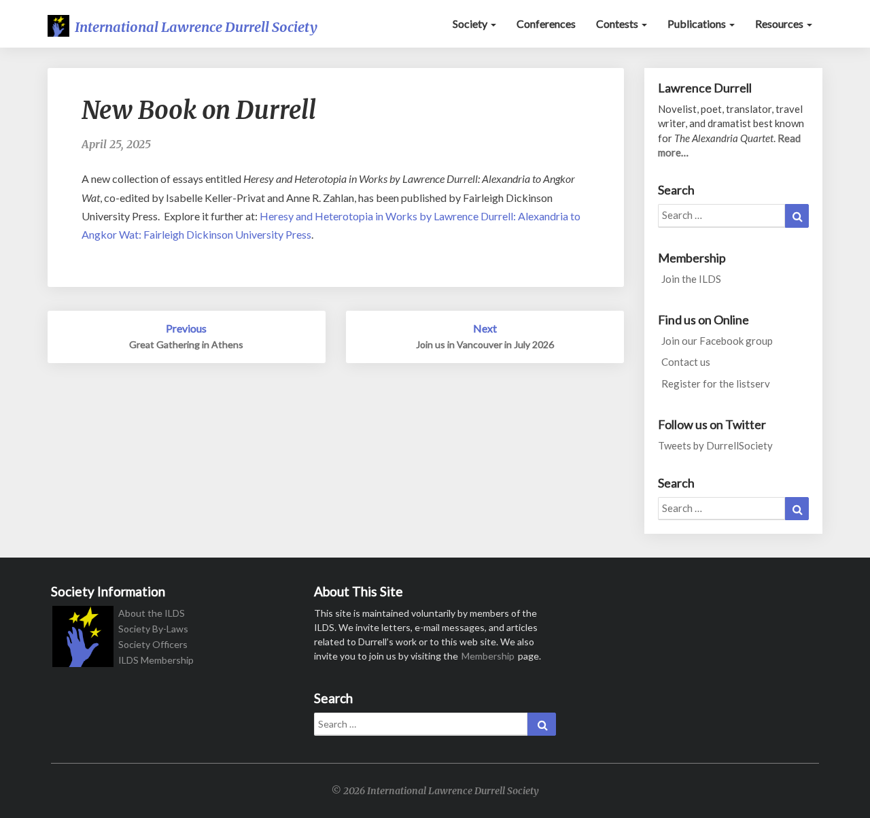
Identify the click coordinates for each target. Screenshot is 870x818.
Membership (488, 656)
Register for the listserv (715, 383)
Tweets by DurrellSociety (715, 445)
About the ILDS (151, 613)
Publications (697, 23)
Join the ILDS (691, 279)
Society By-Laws (153, 628)
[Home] (83, 641)
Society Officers (153, 644)
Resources (780, 23)
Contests (618, 23)
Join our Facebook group (717, 341)
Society (471, 23)
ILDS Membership (156, 660)
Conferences (546, 23)
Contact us (685, 362)
